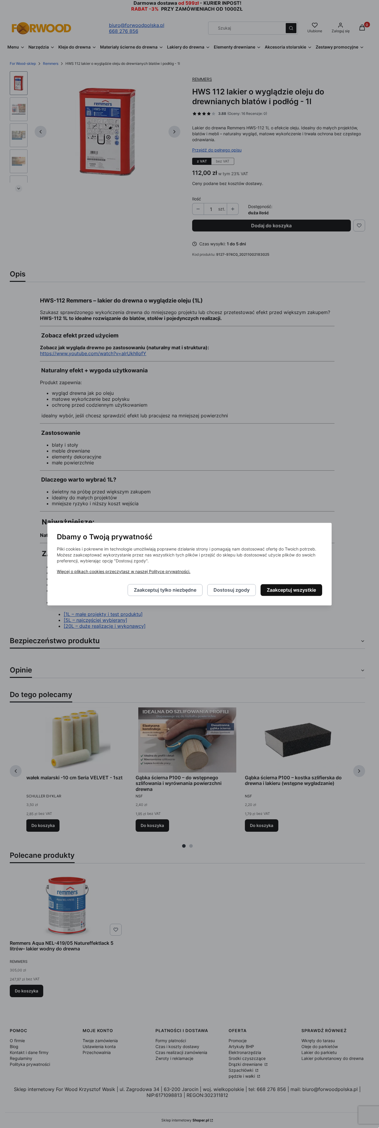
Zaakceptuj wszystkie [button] (291, 590)
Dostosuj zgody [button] (231, 590)
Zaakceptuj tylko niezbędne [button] (165, 590)
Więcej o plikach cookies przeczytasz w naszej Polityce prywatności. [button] (123, 571)
